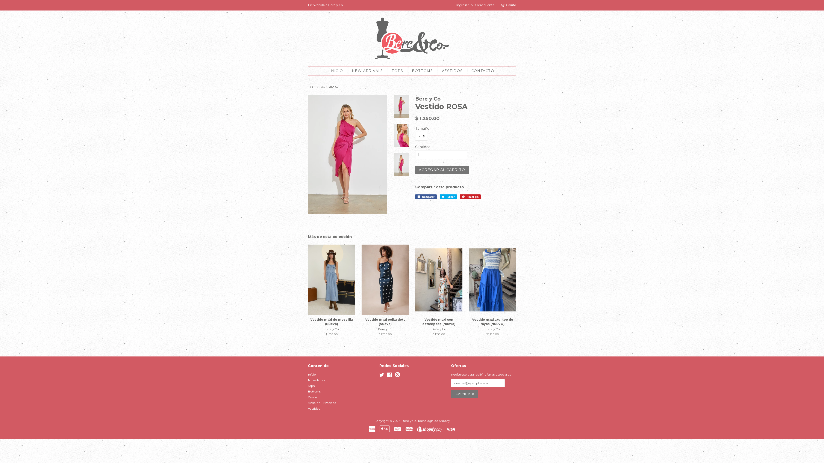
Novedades (316, 380)
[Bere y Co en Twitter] (381, 375)
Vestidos (452, 71)
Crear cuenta (484, 5)
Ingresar (462, 5)
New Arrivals (367, 71)
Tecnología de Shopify (434, 420)
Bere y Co (409, 420)
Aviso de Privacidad (322, 402)
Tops (397, 71)
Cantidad (423, 147)
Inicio (336, 71)
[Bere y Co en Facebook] (389, 375)
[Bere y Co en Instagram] (397, 375)
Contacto (482, 71)
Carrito (511, 5)
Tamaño (422, 128)
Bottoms (422, 71)
